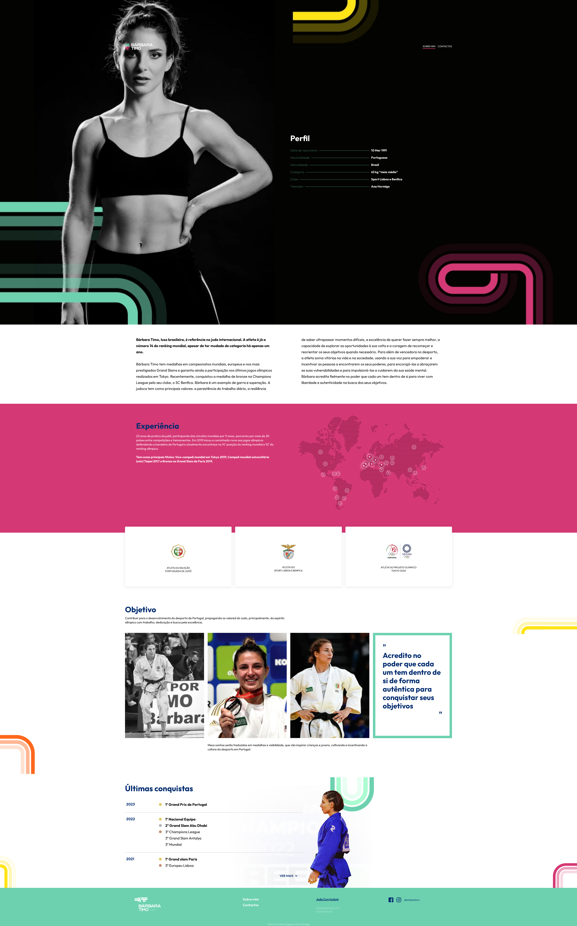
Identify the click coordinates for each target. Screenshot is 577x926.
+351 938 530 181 (323, 911)
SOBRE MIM (429, 46)
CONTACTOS (445, 46)
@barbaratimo (412, 899)
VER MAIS (286, 876)
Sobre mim (251, 899)
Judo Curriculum (327, 899)
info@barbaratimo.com (327, 907)
